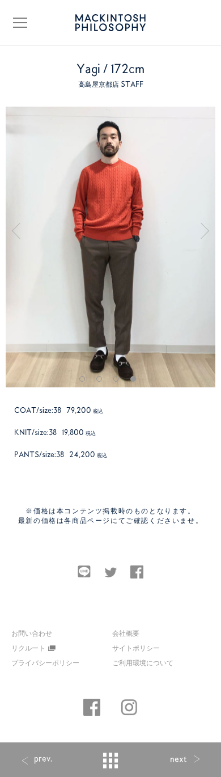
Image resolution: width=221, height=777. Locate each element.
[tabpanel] (111, 247)
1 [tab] (85, 381)
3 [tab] (119, 381)
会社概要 (125, 633)
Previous (19, 227)
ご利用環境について (142, 662)
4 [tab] (136, 381)
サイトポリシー (136, 647)
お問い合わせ (31, 633)
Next (207, 227)
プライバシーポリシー (45, 662)
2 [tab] (102, 381)
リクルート (28, 647)
